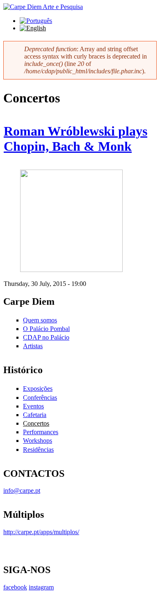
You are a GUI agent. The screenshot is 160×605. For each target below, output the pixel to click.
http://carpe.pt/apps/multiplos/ (41, 531)
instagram (41, 587)
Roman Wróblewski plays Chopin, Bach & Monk (75, 139)
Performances (40, 431)
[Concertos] (36, 20)
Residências (38, 449)
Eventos (33, 406)
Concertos (36, 423)
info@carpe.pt (21, 490)
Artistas (33, 345)
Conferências (40, 397)
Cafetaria (34, 414)
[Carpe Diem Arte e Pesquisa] (43, 6)
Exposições (38, 388)
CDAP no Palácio (46, 337)
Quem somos (40, 320)
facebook (15, 587)
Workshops (37, 440)
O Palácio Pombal (46, 328)
